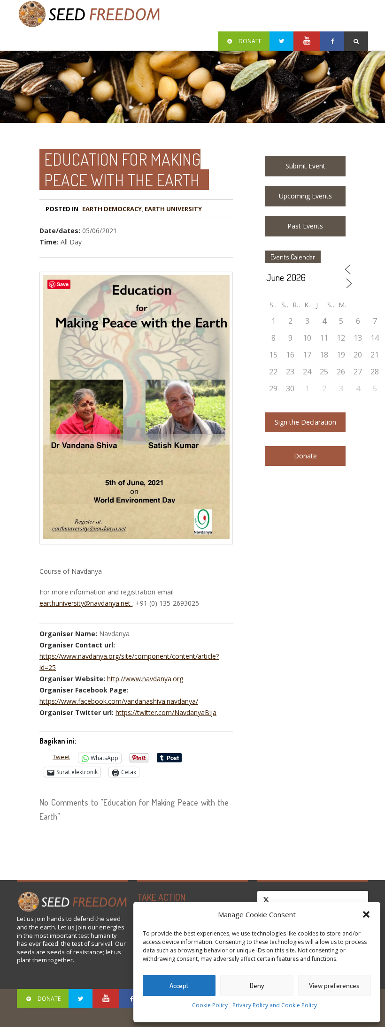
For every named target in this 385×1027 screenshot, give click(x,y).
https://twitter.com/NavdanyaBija (166, 712)
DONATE (250, 41)
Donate (305, 455)
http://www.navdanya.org (145, 678)
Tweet (61, 757)
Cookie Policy (210, 1005)
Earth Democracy (112, 209)
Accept (179, 985)
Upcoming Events (305, 195)
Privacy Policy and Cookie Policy (274, 1005)
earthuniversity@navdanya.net (85, 603)
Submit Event (305, 165)
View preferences (334, 985)
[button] (366, 914)
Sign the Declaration (305, 422)
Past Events (305, 225)
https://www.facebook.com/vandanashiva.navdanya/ (118, 701)
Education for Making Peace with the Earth (122, 169)
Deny (257, 985)
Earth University (173, 209)
